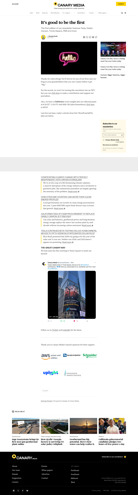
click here (55, 93)
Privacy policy (96, 491)
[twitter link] (18, 490)
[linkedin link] (13, 490)
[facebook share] (90, 37)
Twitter (55, 330)
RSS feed (106, 491)
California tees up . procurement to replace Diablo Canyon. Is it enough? (68, 215)
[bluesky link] (27, 490)
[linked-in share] (84, 37)
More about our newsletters (110, 145)
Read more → (73, 191)
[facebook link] (22, 490)
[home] (69, 4)
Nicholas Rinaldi (46, 401)
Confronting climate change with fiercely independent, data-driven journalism (64, 178)
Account (15, 4)
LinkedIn (66, 330)
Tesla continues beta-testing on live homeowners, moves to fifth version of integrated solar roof (69, 232)
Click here (90, 104)
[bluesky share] (93, 37)
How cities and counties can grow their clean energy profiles (66, 198)
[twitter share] (87, 37)
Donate (121, 4)
